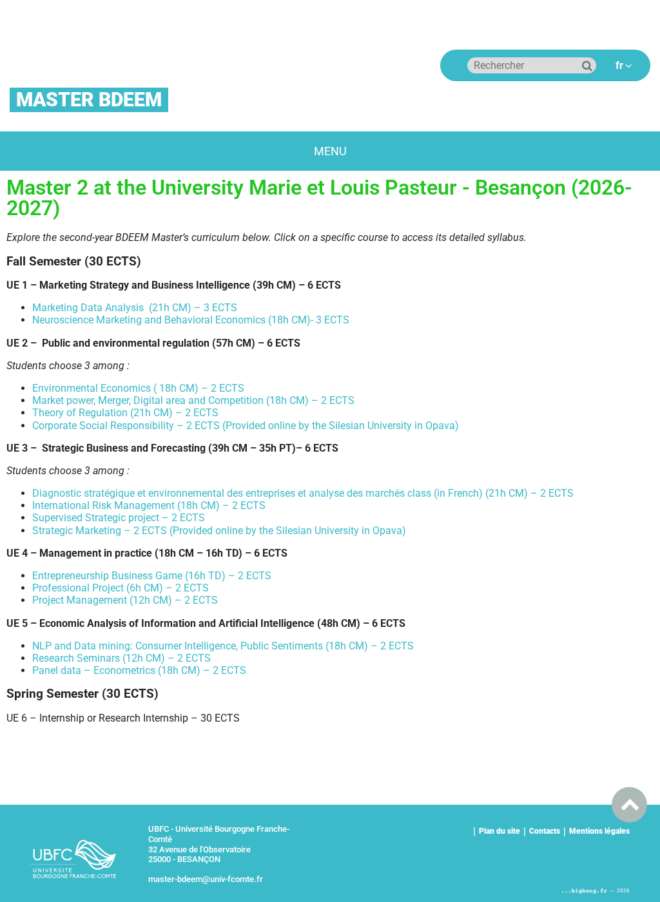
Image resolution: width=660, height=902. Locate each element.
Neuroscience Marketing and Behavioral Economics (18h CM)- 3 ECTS (190, 320)
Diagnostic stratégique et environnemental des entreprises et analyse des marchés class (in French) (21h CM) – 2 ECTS (303, 493)
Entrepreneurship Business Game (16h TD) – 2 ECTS (151, 576)
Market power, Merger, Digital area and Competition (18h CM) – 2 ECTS (193, 400)
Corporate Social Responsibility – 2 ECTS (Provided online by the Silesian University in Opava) (245, 425)
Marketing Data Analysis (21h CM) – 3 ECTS (134, 308)
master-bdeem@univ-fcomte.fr (205, 879)
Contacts (544, 831)
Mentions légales (599, 831)
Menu (330, 151)
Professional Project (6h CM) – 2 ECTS (120, 588)
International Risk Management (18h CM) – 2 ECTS (149, 505)
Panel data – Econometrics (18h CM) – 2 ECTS (139, 670)
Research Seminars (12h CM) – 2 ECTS (121, 658)
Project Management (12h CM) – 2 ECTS (125, 600)
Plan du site (499, 831)
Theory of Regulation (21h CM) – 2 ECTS (125, 413)
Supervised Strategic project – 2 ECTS (118, 518)
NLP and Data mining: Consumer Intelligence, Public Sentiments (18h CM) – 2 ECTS (223, 646)
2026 (623, 891)
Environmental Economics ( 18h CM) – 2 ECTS (138, 388)
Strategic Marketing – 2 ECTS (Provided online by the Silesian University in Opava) (219, 530)
